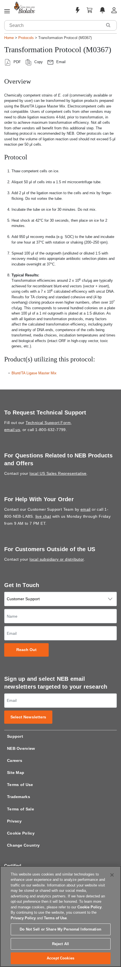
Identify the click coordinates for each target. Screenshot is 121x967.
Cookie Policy (21, 833)
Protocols (26, 38)
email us (12, 429)
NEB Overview (21, 748)
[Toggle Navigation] (7, 11)
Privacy (14, 821)
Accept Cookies (60, 958)
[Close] (112, 875)
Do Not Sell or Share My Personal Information (60, 929)
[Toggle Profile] (114, 10)
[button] (108, 25)
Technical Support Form (48, 422)
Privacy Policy (23, 918)
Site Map (15, 772)
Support (15, 736)
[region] (60, 916)
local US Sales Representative (58, 473)
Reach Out (26, 650)
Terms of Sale (20, 809)
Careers (14, 760)
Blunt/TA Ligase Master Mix (34, 373)
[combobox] (53, 25)
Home (9, 38)
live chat (43, 516)
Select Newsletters (28, 717)
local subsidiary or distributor (57, 559)
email (85, 509)
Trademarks (18, 796)
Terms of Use (20, 784)
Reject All (60, 944)
